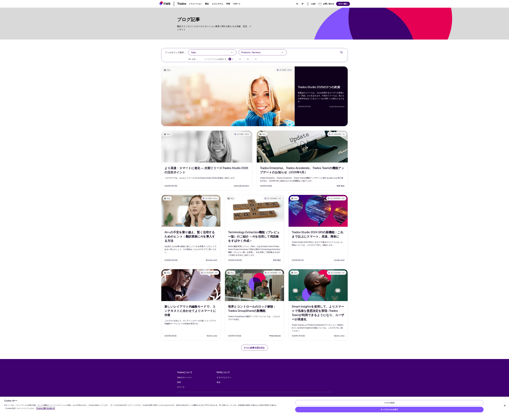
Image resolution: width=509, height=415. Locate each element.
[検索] (297, 4)
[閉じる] (505, 405)
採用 (179, 382)
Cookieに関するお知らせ (46, 408)
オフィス (181, 387)
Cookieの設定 (389, 402)
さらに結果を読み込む (254, 347)
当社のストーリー (184, 377)
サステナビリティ (224, 377)
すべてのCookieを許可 (389, 409)
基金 (218, 382)
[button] (165, 3)
